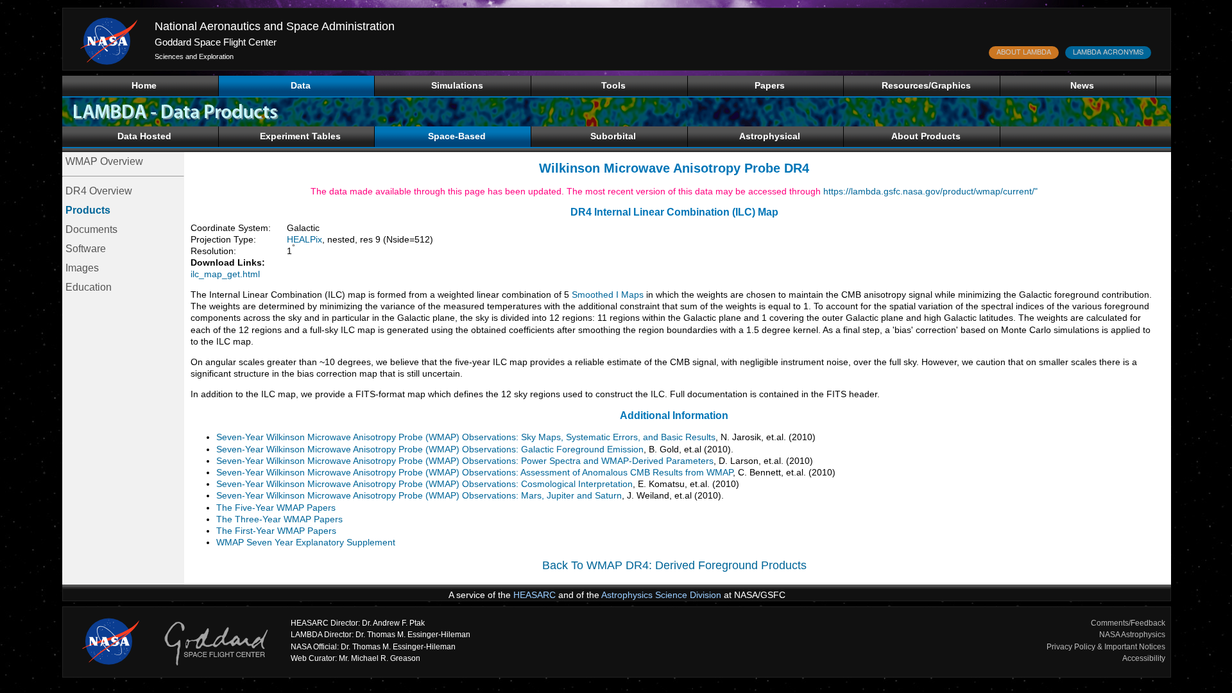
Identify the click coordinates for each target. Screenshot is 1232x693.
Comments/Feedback (1128, 623)
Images (82, 267)
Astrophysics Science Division (661, 595)
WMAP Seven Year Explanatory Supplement (305, 542)
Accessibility (1143, 658)
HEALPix (304, 239)
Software (85, 248)
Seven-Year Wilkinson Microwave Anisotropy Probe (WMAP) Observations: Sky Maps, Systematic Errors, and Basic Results (465, 437)
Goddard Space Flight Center (216, 42)
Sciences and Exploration (194, 56)
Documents (91, 229)
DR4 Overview (98, 190)
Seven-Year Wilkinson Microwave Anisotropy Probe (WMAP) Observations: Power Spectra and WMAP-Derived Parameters (465, 461)
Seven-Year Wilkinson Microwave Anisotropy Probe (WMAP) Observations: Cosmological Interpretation (424, 484)
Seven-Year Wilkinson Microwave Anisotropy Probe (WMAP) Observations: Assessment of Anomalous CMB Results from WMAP (474, 472)
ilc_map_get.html (225, 274)
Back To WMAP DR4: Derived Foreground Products (674, 565)
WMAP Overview (104, 161)
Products (87, 210)
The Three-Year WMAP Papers (279, 519)
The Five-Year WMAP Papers (276, 507)
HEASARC (534, 595)
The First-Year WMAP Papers (276, 531)
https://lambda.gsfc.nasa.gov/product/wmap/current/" (930, 191)
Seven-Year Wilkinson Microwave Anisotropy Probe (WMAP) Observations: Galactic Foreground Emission (430, 449)
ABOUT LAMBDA (1024, 51)
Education (88, 287)
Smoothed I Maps (608, 294)
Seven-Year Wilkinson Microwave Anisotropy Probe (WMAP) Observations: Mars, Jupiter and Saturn (419, 495)
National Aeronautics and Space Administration (275, 26)
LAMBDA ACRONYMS (1108, 51)
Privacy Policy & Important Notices (1106, 646)
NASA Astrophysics (1132, 634)
